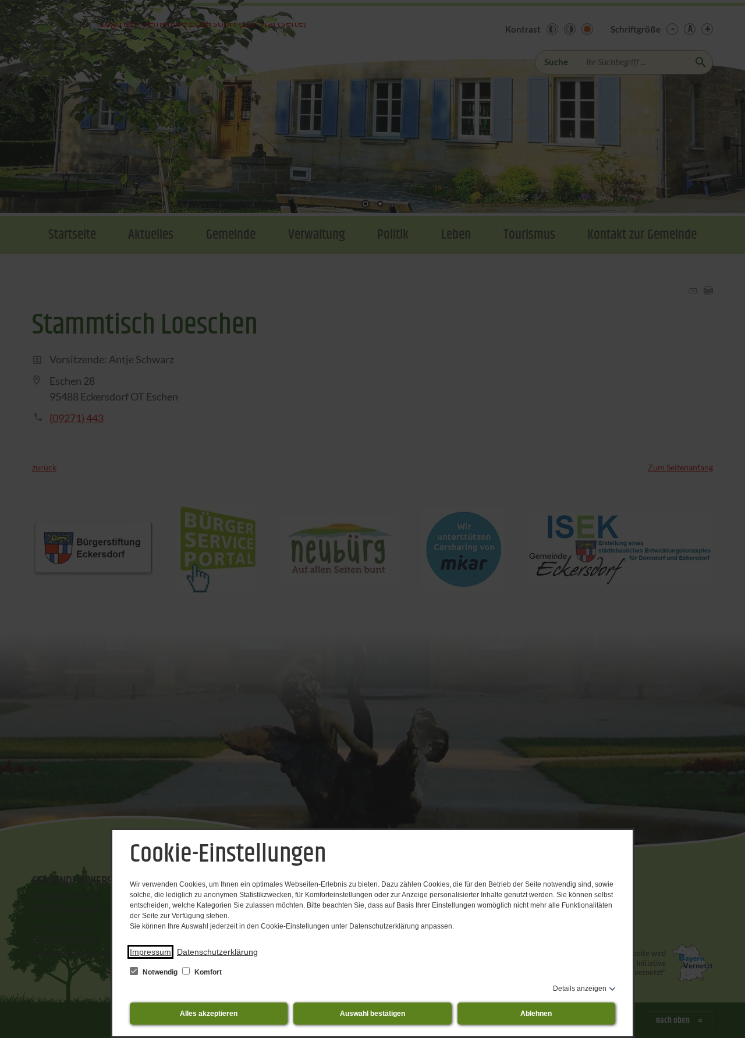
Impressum (150, 951)
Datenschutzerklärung (217, 951)
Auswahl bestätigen (372, 1013)
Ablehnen (536, 1013)
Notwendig (160, 972)
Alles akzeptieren (208, 1013)
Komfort (207, 972)
